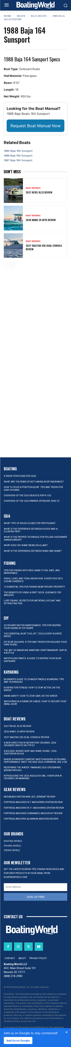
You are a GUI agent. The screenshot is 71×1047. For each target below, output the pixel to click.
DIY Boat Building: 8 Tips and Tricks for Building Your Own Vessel (35, 643)
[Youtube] (39, 946)
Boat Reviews (33, 188)
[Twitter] (28, 946)
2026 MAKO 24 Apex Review (41, 220)
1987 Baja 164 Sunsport (18, 160)
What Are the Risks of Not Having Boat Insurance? (34, 481)
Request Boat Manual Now (35, 125)
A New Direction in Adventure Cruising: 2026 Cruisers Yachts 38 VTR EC (30, 744)
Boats (21, 16)
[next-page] (12, 265)
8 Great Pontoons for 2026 (20, 476)
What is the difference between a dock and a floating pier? (31, 530)
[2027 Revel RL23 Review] (13, 190)
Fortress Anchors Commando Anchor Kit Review (33, 813)
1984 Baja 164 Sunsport (18, 150)
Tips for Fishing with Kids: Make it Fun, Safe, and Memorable (32, 571)
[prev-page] (6, 265)
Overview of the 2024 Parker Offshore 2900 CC (32, 501)
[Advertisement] (35, 300)
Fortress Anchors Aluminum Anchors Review (31, 818)
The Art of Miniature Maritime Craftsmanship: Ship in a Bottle (35, 651)
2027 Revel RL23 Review (39, 192)
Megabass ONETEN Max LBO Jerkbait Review (29, 796)
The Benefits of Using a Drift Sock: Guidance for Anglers (32, 593)
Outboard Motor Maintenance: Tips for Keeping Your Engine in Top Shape (32, 626)
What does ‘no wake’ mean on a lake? (26, 545)
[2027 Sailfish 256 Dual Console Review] (13, 245)
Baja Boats (39, 16)
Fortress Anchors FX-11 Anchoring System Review (34, 808)
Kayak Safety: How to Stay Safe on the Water (30, 696)
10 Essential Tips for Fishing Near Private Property (34, 587)
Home (7, 16)
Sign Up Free (35, 896)
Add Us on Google (18, 1040)
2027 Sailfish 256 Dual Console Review (44, 247)
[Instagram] (18, 946)
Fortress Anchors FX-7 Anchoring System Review (33, 802)
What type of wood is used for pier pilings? (29, 523)
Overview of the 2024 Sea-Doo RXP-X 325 (27, 495)
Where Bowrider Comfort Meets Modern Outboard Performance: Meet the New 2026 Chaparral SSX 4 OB (35, 760)
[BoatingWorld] (35, 5)
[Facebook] (8, 946)
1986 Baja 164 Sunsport (18, 155)
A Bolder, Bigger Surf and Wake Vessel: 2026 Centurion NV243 (30, 752)
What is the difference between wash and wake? (33, 551)
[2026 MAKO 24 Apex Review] (13, 218)
